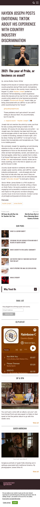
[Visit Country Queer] (7, 484)
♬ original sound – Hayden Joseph (16, 121)
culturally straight (13, 179)
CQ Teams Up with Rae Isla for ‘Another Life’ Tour (9, 215)
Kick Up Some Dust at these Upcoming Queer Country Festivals (31, 216)
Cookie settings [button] (7, 502)
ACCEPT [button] (15, 502)
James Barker (17, 203)
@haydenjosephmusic (11, 109)
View (34, 423)
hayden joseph (6, 203)
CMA (7, 159)
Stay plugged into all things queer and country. (16, 306)
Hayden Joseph (18, 91)
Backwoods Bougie (17, 100)
